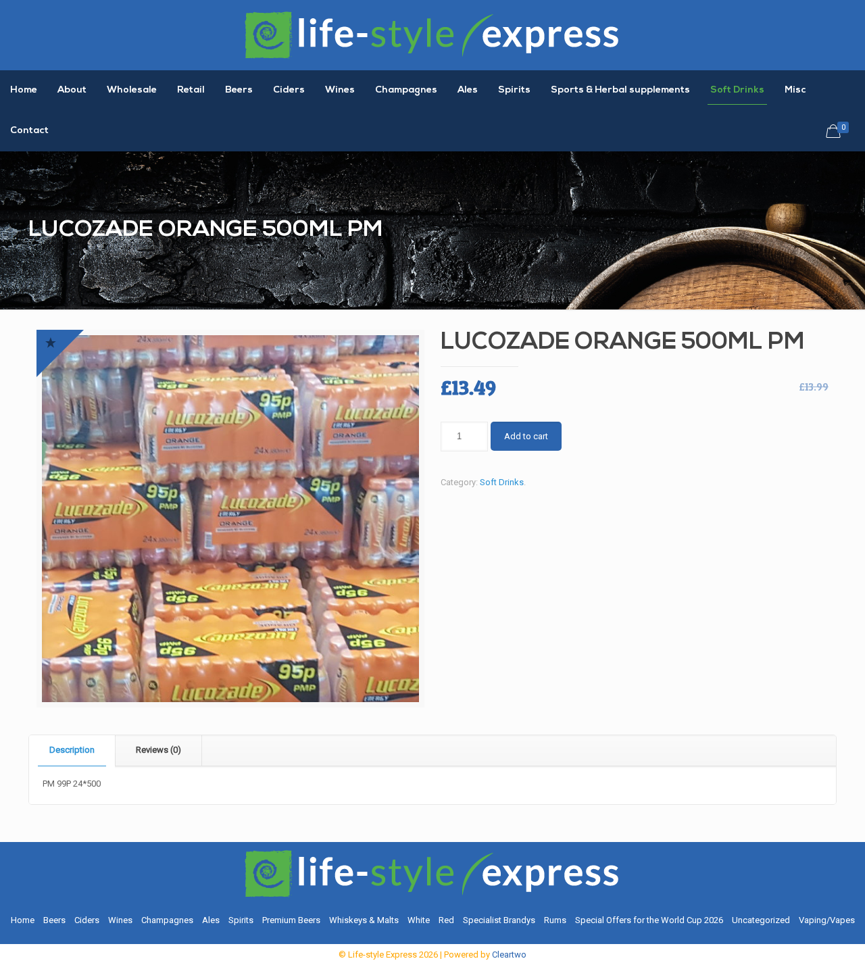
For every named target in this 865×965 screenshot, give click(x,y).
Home (22, 920)
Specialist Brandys (499, 920)
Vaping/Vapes (827, 920)
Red (446, 920)
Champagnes (167, 920)
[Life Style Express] (432, 35)
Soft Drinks (502, 482)
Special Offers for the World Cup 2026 (649, 920)
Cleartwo (509, 954)
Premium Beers (291, 920)
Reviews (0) (158, 750)
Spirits (240, 920)
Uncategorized (761, 920)
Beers (54, 920)
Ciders (86, 920)
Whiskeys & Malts (364, 920)
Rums (555, 920)
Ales (211, 920)
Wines (120, 920)
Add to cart (526, 436)
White (418, 920)
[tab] (72, 750)
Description (72, 750)
